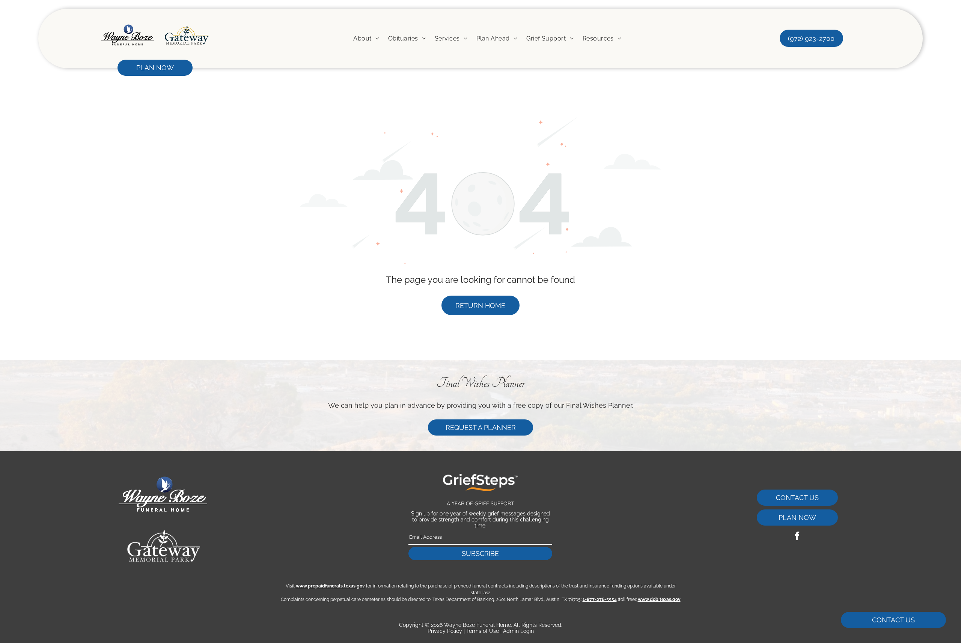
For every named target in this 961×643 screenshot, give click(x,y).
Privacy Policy (445, 631)
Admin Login (518, 631)
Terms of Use (482, 631)
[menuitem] (366, 38)
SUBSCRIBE (480, 553)
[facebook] (797, 536)
